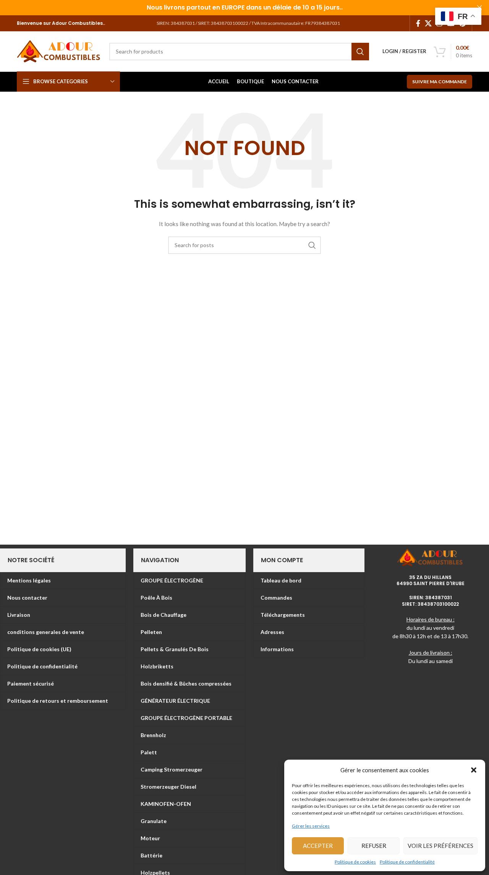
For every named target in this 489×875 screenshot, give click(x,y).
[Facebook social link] (418, 23)
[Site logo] (59, 50)
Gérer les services (311, 826)
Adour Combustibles (77, 23)
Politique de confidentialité (407, 862)
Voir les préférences (440, 845)
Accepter (318, 845)
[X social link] (428, 23)
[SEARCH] (360, 51)
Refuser (373, 845)
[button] (474, 770)
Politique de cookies (355, 862)
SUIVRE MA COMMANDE (439, 81)
